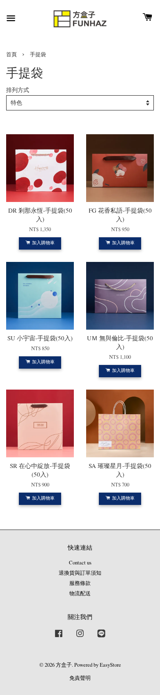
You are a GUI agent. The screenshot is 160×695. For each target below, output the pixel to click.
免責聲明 (80, 677)
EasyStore (110, 664)
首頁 (11, 54)
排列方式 (17, 90)
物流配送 (80, 593)
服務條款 (80, 583)
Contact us (80, 562)
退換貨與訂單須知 (80, 572)
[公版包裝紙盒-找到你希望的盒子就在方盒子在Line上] (101, 637)
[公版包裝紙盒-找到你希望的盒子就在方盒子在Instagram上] (80, 637)
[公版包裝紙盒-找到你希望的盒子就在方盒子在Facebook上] (58, 637)
